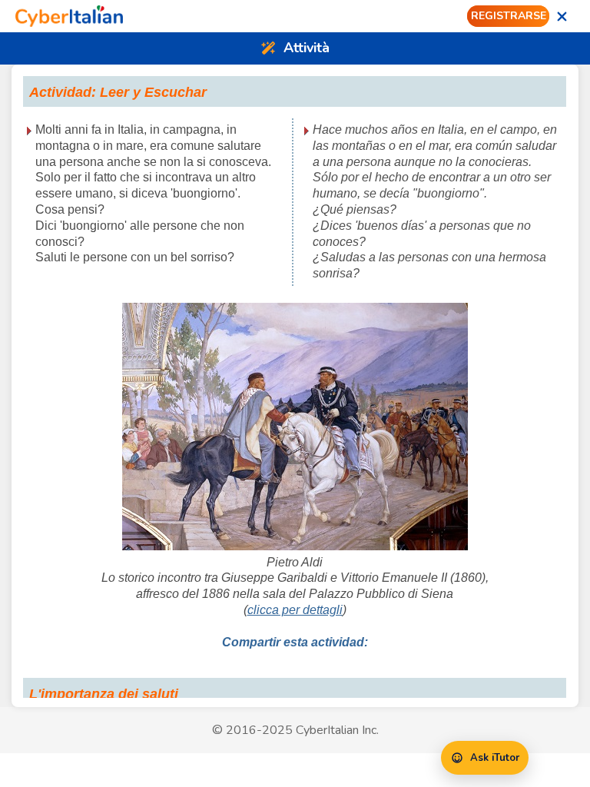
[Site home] (69, 16)
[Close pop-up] (562, 16)
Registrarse (508, 15)
